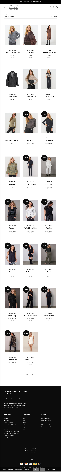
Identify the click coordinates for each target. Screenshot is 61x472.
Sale (24, 429)
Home (24, 420)
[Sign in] (50, 7)
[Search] (53, 7)
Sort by (12, 16)
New (24, 418)
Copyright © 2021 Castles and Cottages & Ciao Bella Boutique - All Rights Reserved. (11, 433)
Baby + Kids (25, 427)
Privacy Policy (7, 427)
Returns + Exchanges (9, 422)
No (42, 469)
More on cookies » (52, 469)
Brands (5, 16)
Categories (26, 414)
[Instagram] (32, 459)
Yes (35, 469)
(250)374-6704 (46, 418)
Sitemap (6, 429)
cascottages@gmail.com (49, 424)
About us (6, 418)
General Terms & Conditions (10, 424)
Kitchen (24, 422)
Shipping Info (7, 420)
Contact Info (7, 437)
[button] (5, 7)
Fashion (24, 424)
